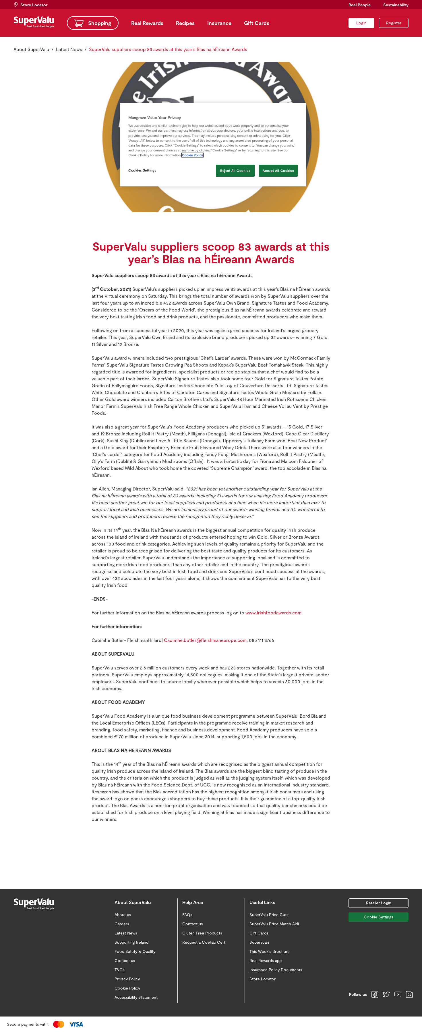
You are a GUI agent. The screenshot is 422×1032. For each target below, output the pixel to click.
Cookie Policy (192, 155)
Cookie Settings (378, 916)
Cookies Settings (142, 170)
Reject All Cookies (235, 170)
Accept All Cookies (278, 170)
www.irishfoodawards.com (273, 612)
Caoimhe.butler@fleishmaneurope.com (205, 640)
